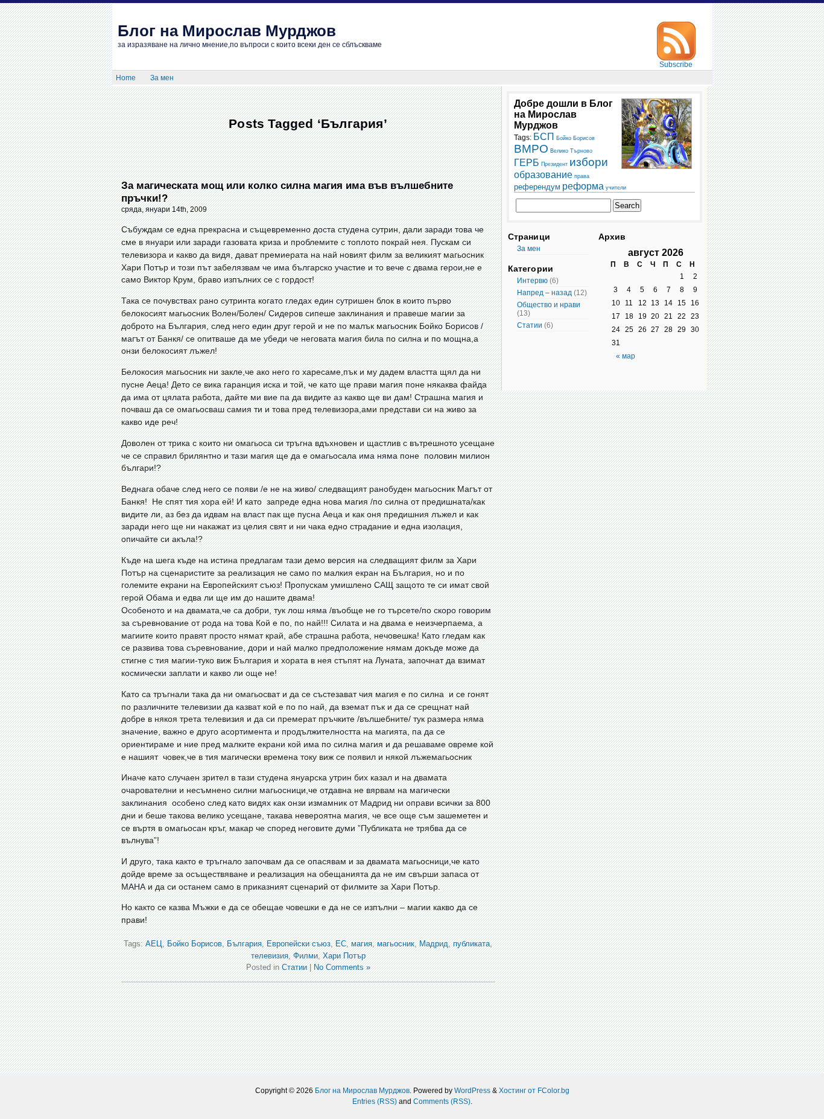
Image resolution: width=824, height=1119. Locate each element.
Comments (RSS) (442, 1101)
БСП (543, 136)
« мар (625, 356)
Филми (305, 955)
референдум (537, 186)
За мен (162, 78)
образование (543, 174)
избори (588, 162)
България (244, 943)
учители (616, 188)
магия (361, 943)
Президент (554, 164)
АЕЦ (153, 943)
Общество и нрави (548, 305)
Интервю (532, 280)
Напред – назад (544, 293)
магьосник (395, 943)
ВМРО (531, 148)
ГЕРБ (526, 162)
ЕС (340, 943)
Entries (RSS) (374, 1101)
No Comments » (342, 967)
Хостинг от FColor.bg (534, 1090)
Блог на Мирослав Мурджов (227, 31)
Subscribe (675, 64)
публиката (471, 943)
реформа (583, 185)
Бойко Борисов (194, 943)
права (581, 176)
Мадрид (433, 943)
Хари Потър (344, 955)
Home (126, 78)
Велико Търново (571, 151)
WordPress (472, 1090)
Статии (294, 967)
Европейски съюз (299, 943)
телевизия (269, 955)
